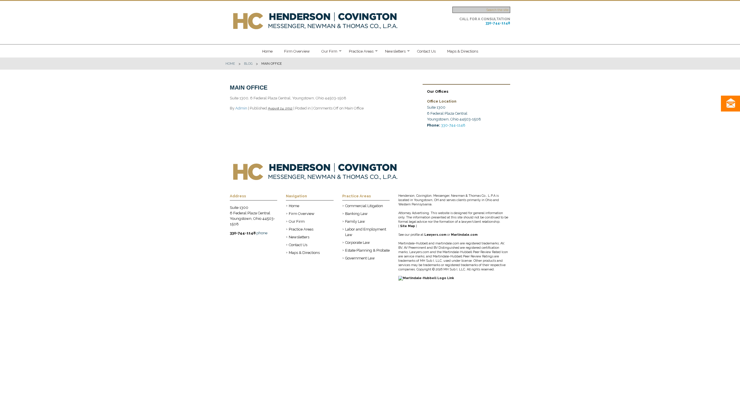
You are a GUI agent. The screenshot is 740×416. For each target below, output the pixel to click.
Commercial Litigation (364, 206)
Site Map (407, 226)
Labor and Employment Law (365, 232)
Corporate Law (357, 242)
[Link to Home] (317, 20)
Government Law (360, 258)
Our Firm (329, 51)
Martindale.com (464, 235)
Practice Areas (361, 51)
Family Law (355, 221)
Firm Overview (297, 51)
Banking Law (356, 213)
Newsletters (395, 51)
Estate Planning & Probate (367, 250)
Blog (248, 64)
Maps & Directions (462, 51)
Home (267, 51)
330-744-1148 (498, 23)
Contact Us (426, 51)
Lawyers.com (435, 235)
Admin (241, 108)
